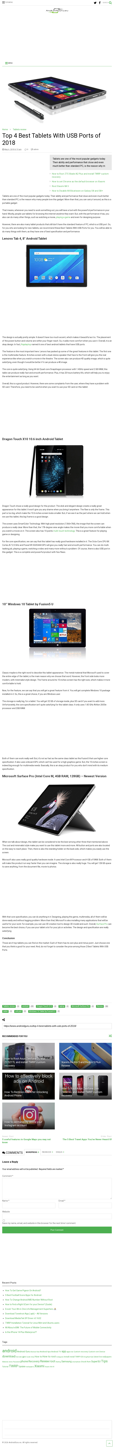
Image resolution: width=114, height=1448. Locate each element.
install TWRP (75, 1357)
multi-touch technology (64, 531)
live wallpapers (105, 1357)
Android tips (45, 1351)
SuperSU (96, 1361)
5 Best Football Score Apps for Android (23, 1295)
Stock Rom (86, 1361)
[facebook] (99, 3)
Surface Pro (102, 924)
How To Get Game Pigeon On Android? (23, 1290)
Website (6, 1211)
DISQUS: (60, 1152)
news (11, 1362)
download (8, 1356)
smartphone (76, 1362)
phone (24, 1361)
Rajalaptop (26, 344)
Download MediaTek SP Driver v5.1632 (23, 1318)
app (64, 1351)
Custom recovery (81, 1352)
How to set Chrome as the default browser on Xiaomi (78, 181)
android (9, 1350)
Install (66, 1356)
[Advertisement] (57, 38)
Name (5, 1201)
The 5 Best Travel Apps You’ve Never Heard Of (87, 1139)
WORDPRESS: (32, 1152)
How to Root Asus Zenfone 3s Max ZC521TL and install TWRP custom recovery (24, 1062)
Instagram (60, 1357)
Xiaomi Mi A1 (49, 1367)
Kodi (92, 1357)
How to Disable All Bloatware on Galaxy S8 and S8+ (77, 191)
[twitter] (95, 3)
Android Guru (23, 1351)
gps (24, 1356)
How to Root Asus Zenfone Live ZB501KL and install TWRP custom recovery (81, 1092)
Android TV (56, 1351)
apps (68, 1352)
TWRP (13, 1366)
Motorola (5, 1362)
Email (62, 1201)
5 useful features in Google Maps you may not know (26, 1141)
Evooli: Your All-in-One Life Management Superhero (29, 1309)
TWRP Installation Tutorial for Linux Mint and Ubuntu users (32, 1323)
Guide (28, 1357)
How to (38, 1356)
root (52, 1361)
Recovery (34, 1361)
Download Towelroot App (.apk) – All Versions (26, 1313)
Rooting (58, 1362)
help (32, 1357)
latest (96, 1357)
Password (16, 1362)
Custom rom (93, 1352)
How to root (49, 1356)
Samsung (66, 1361)
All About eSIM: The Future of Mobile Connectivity (28, 1327)
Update (22, 1366)
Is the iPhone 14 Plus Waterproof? (21, 1332)
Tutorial (5, 1367)
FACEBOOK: (47, 1152)
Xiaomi (39, 1366)
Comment (7, 1176)
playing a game (63, 217)
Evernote (19, 1357)
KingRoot (87, 1357)
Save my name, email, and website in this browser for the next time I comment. (39, 1223)
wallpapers (30, 1367)
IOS (81, 1357)
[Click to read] (85, 1056)
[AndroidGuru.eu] (57, 11)
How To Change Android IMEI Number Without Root (29, 1300)
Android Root (35, 1352)
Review (44, 1361)
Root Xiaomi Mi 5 (60, 186)
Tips (104, 1361)
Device (102, 1352)
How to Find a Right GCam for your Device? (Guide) (28, 1304)
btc (72, 1352)
